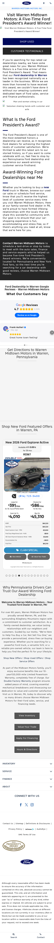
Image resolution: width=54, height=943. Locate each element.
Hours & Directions (27, 749)
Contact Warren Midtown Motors (24, 243)
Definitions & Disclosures (38, 823)
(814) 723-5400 (29, 496)
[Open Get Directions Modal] (44, 3)
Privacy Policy (15, 829)
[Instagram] (32, 805)
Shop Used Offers (33, 658)
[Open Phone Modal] (50, 3)
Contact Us (8, 823)
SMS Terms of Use (27, 834)
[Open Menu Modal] (3, 3)
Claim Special (28, 550)
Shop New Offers (13, 658)
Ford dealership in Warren (30, 75)
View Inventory (27, 715)
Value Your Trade (39, 557)
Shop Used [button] (27, 41)
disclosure (28, 563)
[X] (26, 805)
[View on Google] (5, 328)
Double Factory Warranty (17, 681)
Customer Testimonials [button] (27, 51)
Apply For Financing (27, 738)
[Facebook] (21, 805)
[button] (2, 332)
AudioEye (41, 829)
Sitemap (19, 823)
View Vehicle (16, 557)
